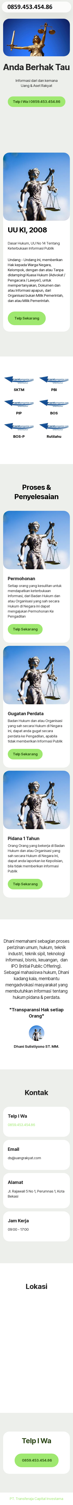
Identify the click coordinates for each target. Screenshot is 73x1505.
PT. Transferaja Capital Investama (36, 1499)
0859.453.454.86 (21, 1125)
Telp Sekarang (26, 318)
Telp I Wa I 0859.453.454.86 (36, 101)
